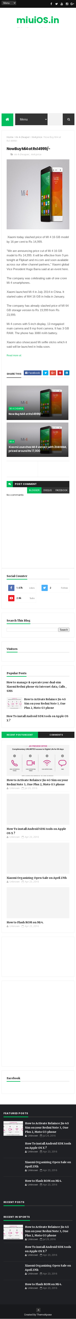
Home (10, 137)
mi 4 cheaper (22, 137)
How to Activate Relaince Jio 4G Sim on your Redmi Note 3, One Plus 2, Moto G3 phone (45, 704)
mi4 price (37, 137)
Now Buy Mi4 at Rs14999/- (26, 414)
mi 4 (12, 441)
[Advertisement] (38, 71)
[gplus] (72, 4)
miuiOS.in (37, 20)
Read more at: (14, 355)
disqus (47, 490)
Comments (56, 735)
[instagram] (67, 4)
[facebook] (51, 4)
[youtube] (62, 4)
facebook (61, 490)
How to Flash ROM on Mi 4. (25, 922)
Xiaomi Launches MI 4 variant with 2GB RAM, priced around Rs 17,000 (38, 449)
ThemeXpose (44, 1314)
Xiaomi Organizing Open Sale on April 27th (37, 878)
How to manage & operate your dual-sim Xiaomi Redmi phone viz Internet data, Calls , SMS (36, 687)
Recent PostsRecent (20, 735)
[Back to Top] (38, 1310)
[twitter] (56, 4)
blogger (34, 490)
